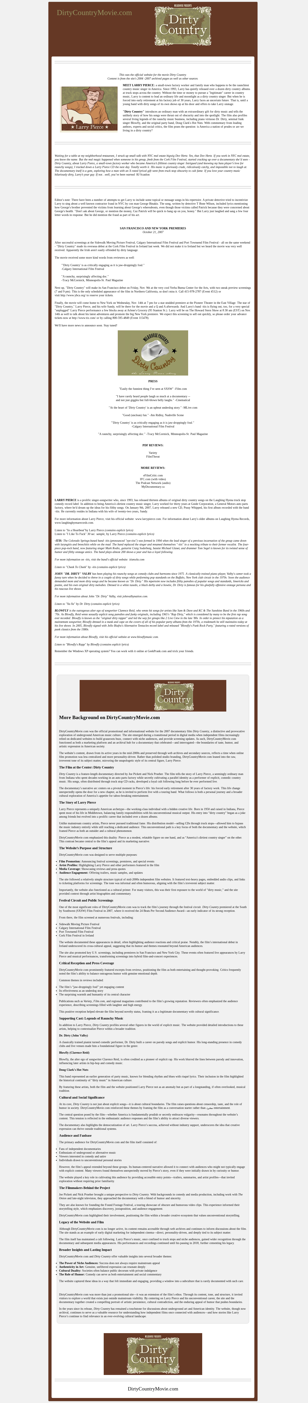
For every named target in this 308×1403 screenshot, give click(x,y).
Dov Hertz (206, 155)
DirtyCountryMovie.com (94, 12)
